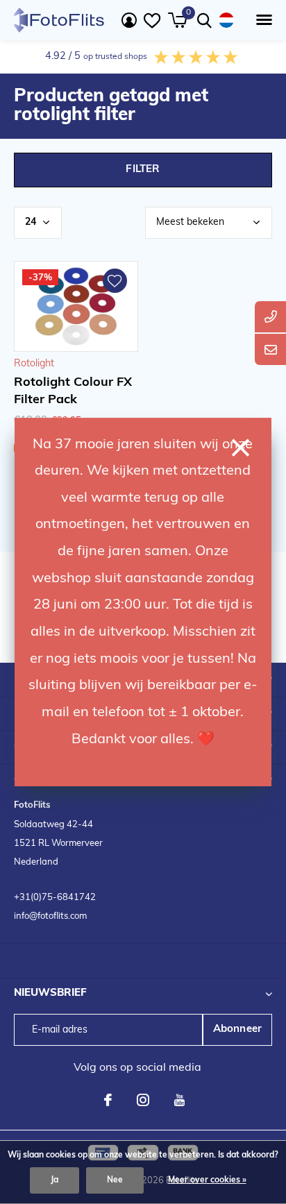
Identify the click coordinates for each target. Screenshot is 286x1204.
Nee (115, 1180)
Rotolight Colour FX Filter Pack (73, 392)
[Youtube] (179, 1100)
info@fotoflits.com (50, 916)
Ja (54, 1180)
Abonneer (237, 1029)
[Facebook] (108, 1100)
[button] (261, 20)
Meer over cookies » (207, 1180)
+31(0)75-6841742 (55, 897)
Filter (143, 169)
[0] (177, 20)
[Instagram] (143, 1100)
